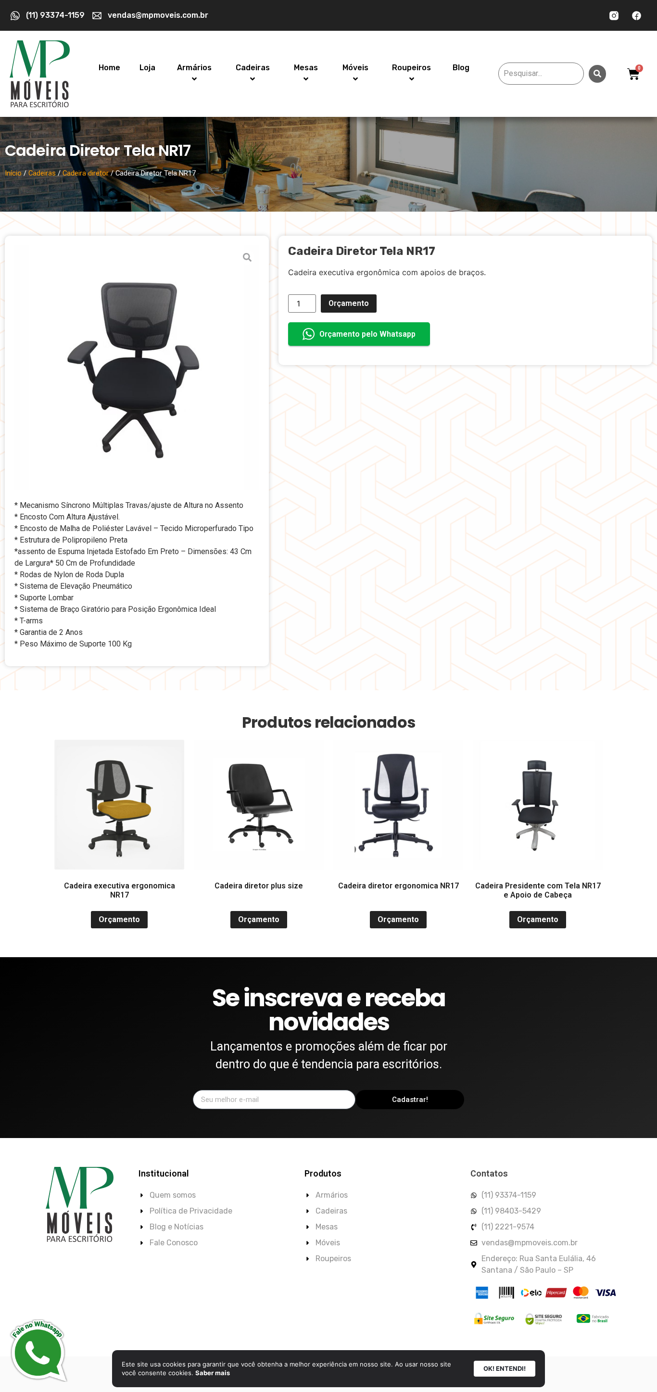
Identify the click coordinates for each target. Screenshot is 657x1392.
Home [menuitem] (109, 67)
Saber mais (212, 1373)
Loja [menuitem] (147, 67)
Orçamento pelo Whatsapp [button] (367, 334)
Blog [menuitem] (461, 67)
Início (13, 173)
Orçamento (348, 303)
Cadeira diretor (86, 173)
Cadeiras (42, 173)
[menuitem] (194, 73)
